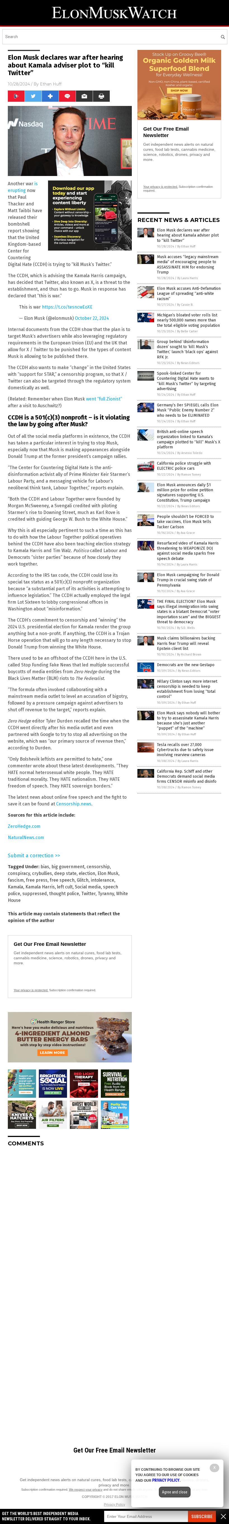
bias (44, 866)
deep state (65, 873)
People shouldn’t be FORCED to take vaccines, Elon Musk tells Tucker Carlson (185, 521)
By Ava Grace (186, 533)
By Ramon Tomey (189, 474)
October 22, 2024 (92, 318)
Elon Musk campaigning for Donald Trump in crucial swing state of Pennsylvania (188, 580)
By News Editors (188, 363)
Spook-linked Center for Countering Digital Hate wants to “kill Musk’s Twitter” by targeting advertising (186, 381)
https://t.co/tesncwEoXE (67, 307)
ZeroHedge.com (24, 826)
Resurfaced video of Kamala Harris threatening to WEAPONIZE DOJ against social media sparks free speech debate (188, 551)
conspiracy (19, 873)
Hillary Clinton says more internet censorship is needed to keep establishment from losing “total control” (187, 689)
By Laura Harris (187, 278)
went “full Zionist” (104, 399)
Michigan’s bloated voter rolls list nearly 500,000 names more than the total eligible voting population (188, 320)
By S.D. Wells (186, 628)
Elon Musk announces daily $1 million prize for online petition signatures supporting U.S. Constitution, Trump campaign (185, 493)
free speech (62, 880)
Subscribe (202, 1516)
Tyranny (106, 893)
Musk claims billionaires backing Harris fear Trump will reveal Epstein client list (186, 643)
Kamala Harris (40, 887)
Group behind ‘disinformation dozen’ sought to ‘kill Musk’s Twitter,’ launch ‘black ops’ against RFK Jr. (187, 349)
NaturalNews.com (26, 837)
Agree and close (174, 1492)
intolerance (102, 880)
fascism (16, 880)
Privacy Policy (114, 1505)
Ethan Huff (50, 84)
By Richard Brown (189, 654)
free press (36, 880)
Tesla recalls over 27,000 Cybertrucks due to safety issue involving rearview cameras (185, 749)
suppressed (34, 893)
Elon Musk (107, 873)
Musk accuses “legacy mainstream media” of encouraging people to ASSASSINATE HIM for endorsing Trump (187, 264)
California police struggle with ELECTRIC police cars (184, 466)
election (87, 873)
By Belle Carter (187, 331)
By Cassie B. (185, 305)
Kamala (15, 887)
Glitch (83, 880)
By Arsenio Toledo (189, 453)
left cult (65, 887)
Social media (88, 887)
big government (67, 866)
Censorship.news (73, 804)
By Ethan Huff (186, 246)
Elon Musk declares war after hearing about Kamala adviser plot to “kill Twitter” (188, 235)
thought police (64, 893)
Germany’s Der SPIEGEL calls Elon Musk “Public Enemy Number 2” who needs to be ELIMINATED (187, 410)
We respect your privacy (85, 1489)
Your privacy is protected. (31, 990)
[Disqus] (70, 1221)
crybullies (42, 873)
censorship (98, 866)
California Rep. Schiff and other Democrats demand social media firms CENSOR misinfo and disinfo (186, 776)
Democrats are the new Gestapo (185, 665)
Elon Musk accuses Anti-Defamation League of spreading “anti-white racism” (189, 293)
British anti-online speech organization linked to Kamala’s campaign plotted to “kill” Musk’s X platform (188, 439)
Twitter (88, 893)
